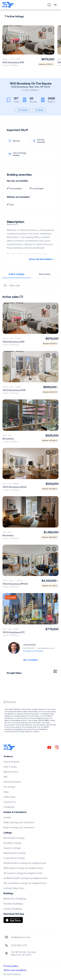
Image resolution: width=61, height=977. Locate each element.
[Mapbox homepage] (9, 702)
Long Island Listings (14, 858)
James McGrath (29, 645)
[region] (30, 686)
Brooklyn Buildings (13, 903)
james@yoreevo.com (45, 648)
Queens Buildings (13, 908)
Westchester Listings (15, 853)
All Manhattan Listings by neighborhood (25, 863)
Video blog (9, 796)
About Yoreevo (11, 761)
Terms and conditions (15, 970)
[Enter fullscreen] (55, 671)
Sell (5, 776)
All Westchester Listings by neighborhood (25, 878)
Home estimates (12, 781)
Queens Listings (12, 848)
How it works (10, 766)
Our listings (9, 786)
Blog (6, 791)
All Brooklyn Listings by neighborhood (23, 868)
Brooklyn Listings (12, 843)
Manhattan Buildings (15, 898)
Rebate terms (11, 771)
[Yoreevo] (9, 749)
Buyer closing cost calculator (19, 827)
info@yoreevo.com (20, 937)
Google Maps (14, 672)
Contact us (10, 801)
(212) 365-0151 (30, 648)
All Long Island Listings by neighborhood (25, 883)
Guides (7, 817)
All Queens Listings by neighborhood (23, 873)
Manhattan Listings (14, 838)
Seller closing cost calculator (19, 822)
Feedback (9, 807)
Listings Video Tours (14, 888)
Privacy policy (11, 966)
